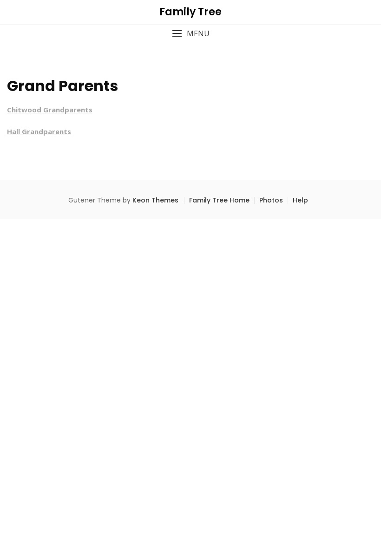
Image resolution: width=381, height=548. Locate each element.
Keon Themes (155, 200)
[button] (190, 33)
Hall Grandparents (39, 131)
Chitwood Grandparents (49, 109)
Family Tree (190, 12)
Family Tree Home (219, 200)
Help (300, 200)
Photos (271, 200)
